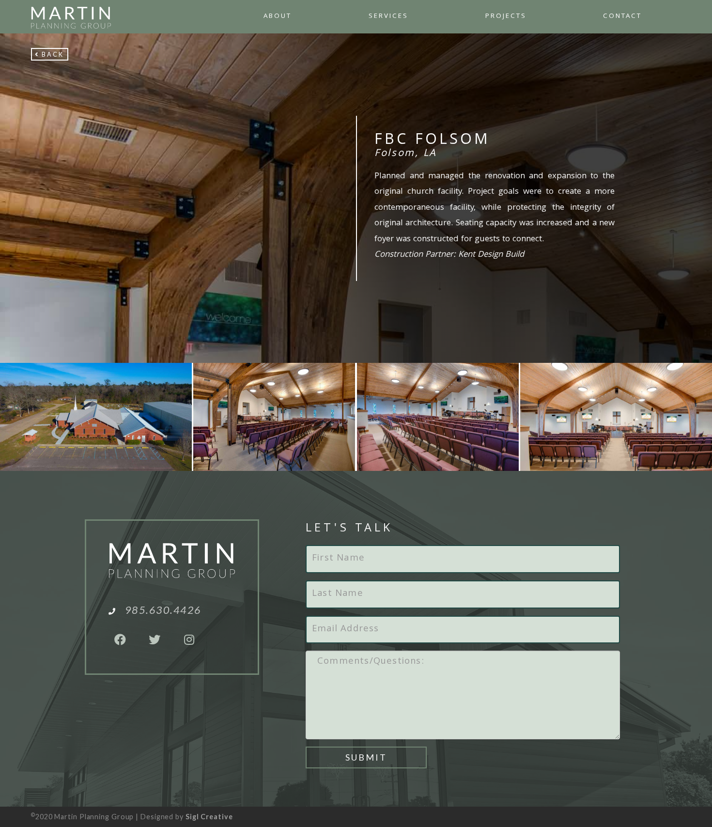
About (277, 16)
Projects (505, 16)
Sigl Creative (209, 816)
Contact (622, 16)
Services (388, 16)
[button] (49, 54)
